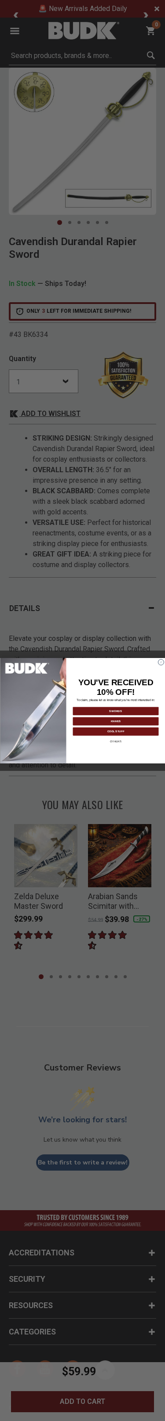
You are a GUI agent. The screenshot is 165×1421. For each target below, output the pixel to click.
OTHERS (115, 741)
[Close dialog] (161, 662)
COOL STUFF (115, 731)
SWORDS (115, 710)
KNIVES (115, 721)
